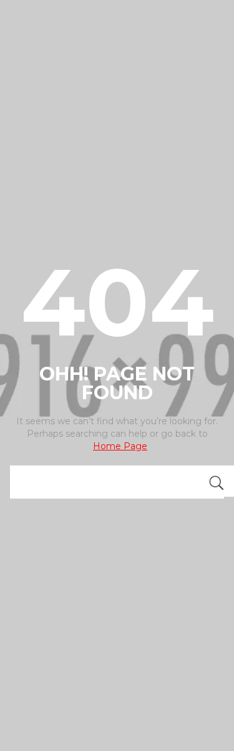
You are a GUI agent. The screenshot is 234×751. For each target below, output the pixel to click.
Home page (120, 446)
